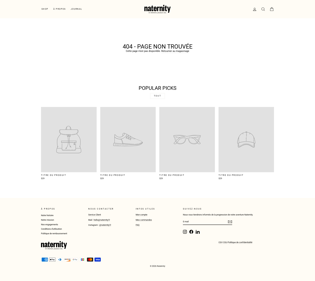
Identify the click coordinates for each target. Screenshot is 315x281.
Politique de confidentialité (240, 242)
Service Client (94, 214)
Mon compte (141, 214)
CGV (221, 242)
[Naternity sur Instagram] (185, 232)
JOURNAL (76, 9)
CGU (225, 242)
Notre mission (47, 220)
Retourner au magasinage (175, 51)
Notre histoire (47, 215)
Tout (157, 96)
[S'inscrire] (230, 222)
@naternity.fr (105, 225)
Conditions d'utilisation (51, 229)
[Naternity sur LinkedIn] (198, 232)
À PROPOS (59, 9)
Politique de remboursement (54, 233)
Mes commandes (144, 220)
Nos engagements (49, 224)
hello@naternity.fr (102, 220)
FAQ (137, 225)
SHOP (45, 9)
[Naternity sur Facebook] (191, 232)
